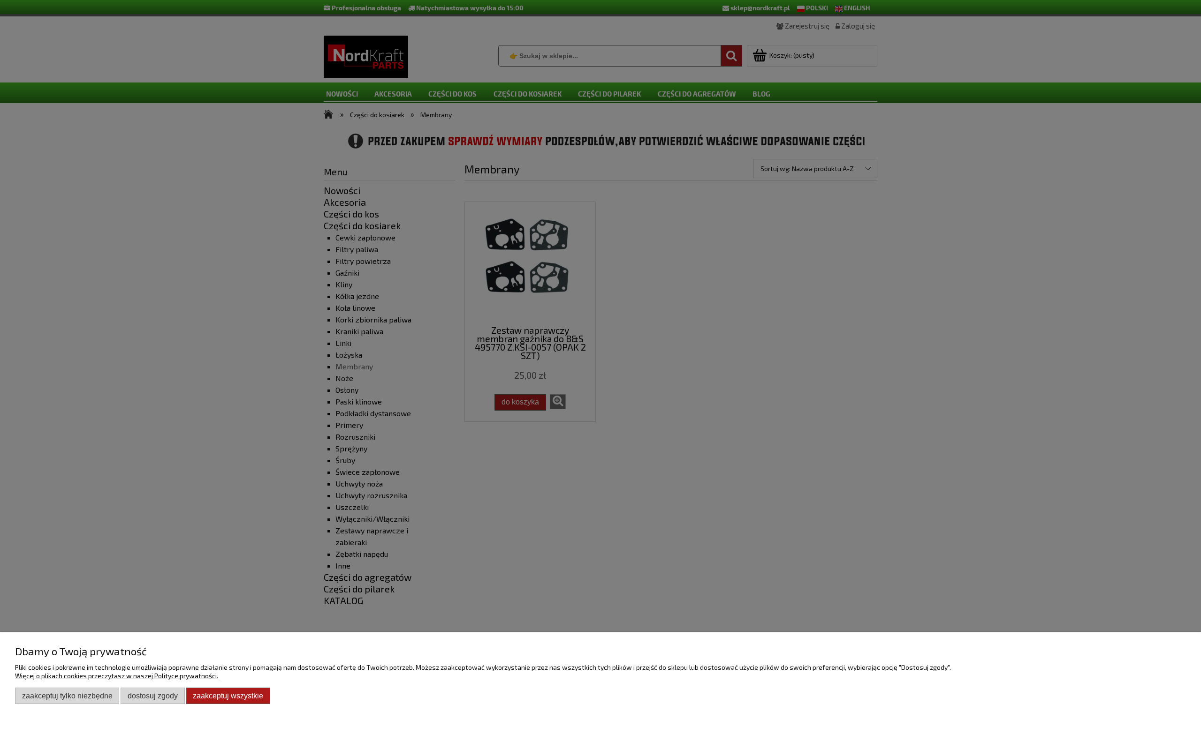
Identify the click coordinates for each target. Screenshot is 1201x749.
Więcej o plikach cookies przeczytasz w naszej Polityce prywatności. (116, 676)
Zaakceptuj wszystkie (228, 695)
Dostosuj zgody (153, 695)
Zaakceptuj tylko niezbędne (67, 695)
